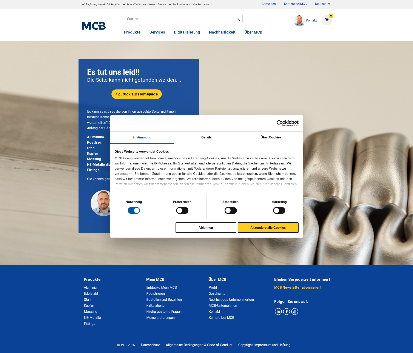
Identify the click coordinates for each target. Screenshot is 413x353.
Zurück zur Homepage (138, 94)
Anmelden (269, 4)
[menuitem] (268, 4)
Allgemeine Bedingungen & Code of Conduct (199, 345)
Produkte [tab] (92, 279)
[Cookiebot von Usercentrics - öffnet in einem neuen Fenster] (280, 123)
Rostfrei (94, 142)
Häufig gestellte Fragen (164, 312)
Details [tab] (206, 137)
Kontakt (214, 312)
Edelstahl (91, 294)
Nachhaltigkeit (222, 32)
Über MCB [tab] (217, 279)
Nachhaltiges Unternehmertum (231, 300)
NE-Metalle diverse (102, 165)
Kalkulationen (156, 306)
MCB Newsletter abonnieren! (297, 287)
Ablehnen (206, 227)
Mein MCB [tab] (155, 279)
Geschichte (217, 294)
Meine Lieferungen (160, 318)
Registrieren (155, 294)
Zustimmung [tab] (142, 137)
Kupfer (92, 154)
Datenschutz (150, 345)
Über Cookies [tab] (271, 137)
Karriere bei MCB (295, 4)
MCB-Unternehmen (223, 306)
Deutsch (320, 4)
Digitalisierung (187, 32)
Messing (94, 159)
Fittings (93, 170)
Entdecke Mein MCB (161, 287)
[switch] (182, 210)
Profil (213, 287)
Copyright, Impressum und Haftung (264, 345)
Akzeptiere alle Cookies (268, 227)
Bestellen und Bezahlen (164, 300)
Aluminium (95, 137)
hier (266, 184)
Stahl (91, 148)
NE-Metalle (92, 318)
